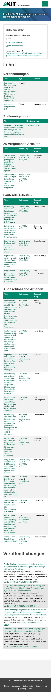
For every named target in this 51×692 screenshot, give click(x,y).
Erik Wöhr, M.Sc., (23, 302)
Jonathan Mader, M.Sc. (24, 379)
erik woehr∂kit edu (15, 46)
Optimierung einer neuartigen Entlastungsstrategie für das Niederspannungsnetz (10, 181)
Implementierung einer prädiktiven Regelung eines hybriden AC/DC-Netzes (10, 261)
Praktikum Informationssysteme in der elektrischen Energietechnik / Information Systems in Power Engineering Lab (10, 91)
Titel (6, 79)
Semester (38, 79)
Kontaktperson (33, 121)
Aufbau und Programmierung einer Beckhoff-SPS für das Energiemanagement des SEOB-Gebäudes (10, 447)
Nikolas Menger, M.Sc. (24, 521)
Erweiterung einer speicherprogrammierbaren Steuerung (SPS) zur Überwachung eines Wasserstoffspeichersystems (14, 130)
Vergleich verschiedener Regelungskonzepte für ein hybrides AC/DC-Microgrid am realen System (10, 163)
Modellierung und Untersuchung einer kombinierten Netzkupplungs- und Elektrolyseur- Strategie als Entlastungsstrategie (10, 383)
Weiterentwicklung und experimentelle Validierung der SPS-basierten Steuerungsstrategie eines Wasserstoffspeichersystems (10, 341)
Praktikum (23, 83)
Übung (21, 104)
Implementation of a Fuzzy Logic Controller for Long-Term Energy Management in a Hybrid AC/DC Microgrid (10, 362)
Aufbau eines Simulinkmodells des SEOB (10, 539)
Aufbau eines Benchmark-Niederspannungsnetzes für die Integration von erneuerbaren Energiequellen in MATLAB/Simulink (10, 486)
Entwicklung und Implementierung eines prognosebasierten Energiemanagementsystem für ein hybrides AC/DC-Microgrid (10, 424)
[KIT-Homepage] (9, 3)
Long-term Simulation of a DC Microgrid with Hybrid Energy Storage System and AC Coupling (10, 466)
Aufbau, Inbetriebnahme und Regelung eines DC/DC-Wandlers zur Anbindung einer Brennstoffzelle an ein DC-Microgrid (10, 524)
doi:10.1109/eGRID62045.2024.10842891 (21, 606)
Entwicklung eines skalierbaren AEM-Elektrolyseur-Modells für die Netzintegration (10, 231)
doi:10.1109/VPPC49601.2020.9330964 (20, 646)
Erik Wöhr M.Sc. (24, 274)
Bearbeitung (37, 150)
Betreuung (24, 149)
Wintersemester (40, 104)
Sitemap (23, 689)
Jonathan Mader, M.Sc (24, 175)
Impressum (16, 686)
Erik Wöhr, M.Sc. (23, 465)
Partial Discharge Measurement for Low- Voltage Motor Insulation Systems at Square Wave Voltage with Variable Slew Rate (24, 566)
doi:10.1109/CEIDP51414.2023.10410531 (21, 582)
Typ (20, 79)
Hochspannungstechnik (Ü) (9, 106)
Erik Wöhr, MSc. (24, 210)
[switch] (39, 3)
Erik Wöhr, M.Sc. (33, 125)
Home (6, 686)
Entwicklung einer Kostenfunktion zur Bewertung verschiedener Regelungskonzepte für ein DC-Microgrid (10, 214)
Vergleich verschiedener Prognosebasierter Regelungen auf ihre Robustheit (10, 276)
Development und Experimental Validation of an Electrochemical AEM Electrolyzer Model (10, 404)
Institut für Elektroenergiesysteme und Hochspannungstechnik (25, 5)
